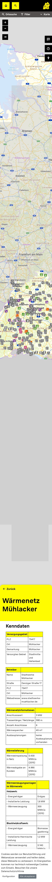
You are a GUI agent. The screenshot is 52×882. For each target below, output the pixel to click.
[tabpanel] (26, 320)
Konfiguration (8, 876)
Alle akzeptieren (27, 876)
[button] (15, 5)
